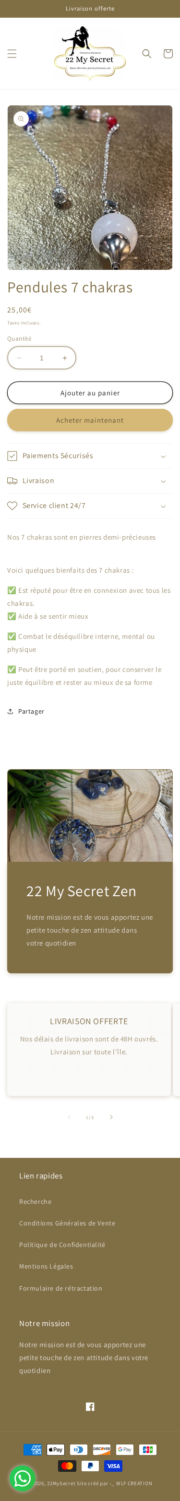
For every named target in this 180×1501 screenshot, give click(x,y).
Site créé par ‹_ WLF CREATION (114, 1483)
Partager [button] (31, 711)
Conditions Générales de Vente (67, 1223)
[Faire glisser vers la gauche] (69, 1117)
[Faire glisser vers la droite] (111, 1117)
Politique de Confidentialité (62, 1244)
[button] (12, 53)
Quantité (19, 339)
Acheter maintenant (90, 420)
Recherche (35, 1201)
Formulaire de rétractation (61, 1288)
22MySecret (61, 1483)
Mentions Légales (46, 1266)
